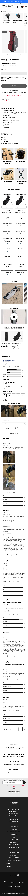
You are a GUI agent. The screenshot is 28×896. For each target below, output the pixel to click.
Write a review (5, 65)
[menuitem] (22, 7)
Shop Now (21, 1)
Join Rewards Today (16, 95)
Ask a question (12, 65)
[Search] (18, 7)
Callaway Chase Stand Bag (16, 344)
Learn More (23, 99)
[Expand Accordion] (11, 863)
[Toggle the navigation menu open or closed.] (26, 7)
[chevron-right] (24, 782)
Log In (8, 95)
